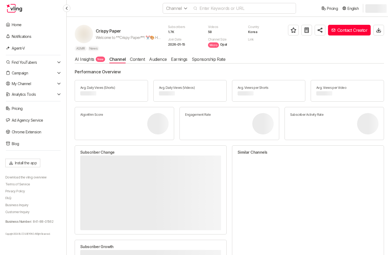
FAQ (8, 198)
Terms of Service (17, 184)
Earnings (179, 59)
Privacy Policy (15, 191)
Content (137, 59)
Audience (158, 59)
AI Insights (89, 59)
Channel (117, 59)
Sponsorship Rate (208, 59)
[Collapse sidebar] (66, 8)
